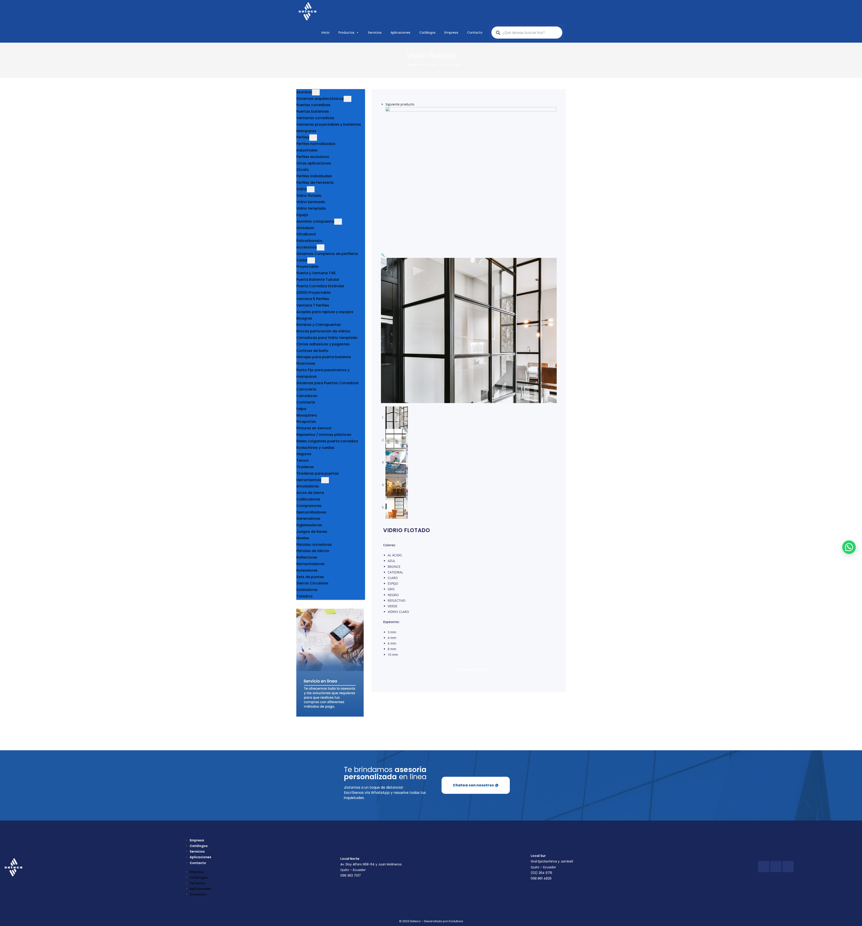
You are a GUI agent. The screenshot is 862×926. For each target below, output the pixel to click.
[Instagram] (775, 866)
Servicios (375, 32)
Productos (346, 32)
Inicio (325, 32)
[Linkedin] (788, 866)
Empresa (451, 32)
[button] (383, 255)
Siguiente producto (399, 104)
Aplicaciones (400, 32)
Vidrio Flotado (451, 65)
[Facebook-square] (763, 866)
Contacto (474, 32)
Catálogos (427, 32)
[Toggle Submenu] (316, 92)
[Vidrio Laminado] (471, 177)
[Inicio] (402, 65)
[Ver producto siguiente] (416, 104)
